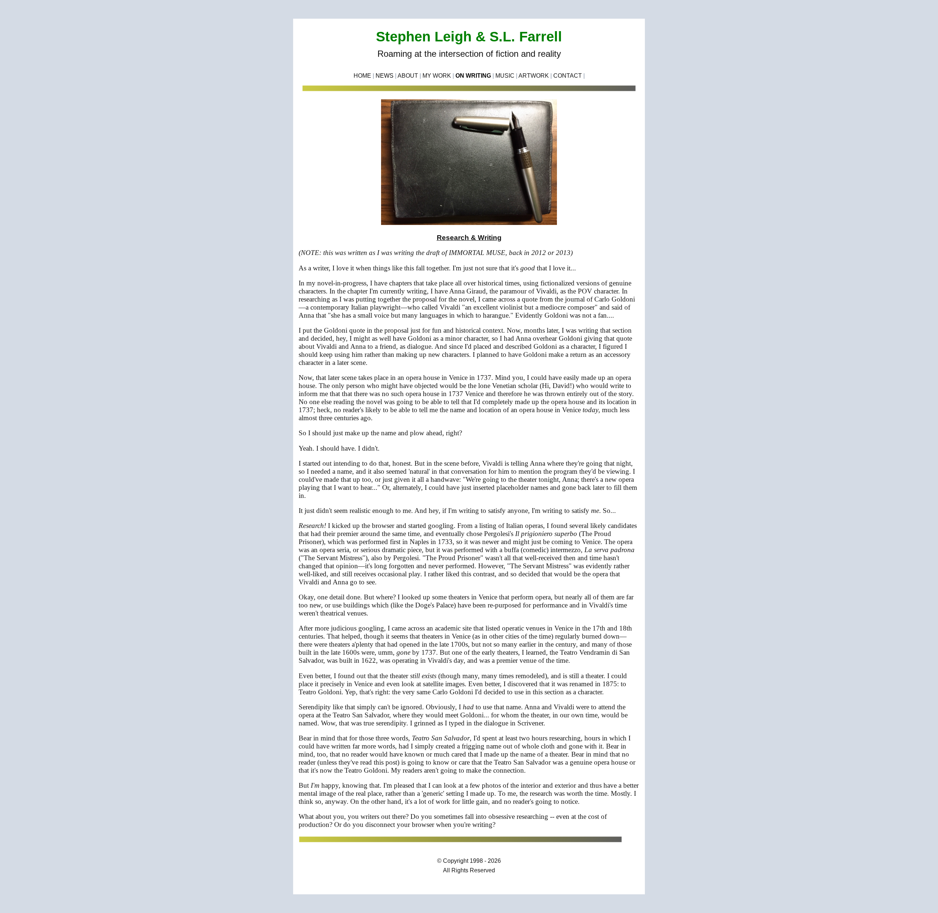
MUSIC (504, 76)
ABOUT (408, 76)
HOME (362, 76)
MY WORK (436, 76)
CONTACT (567, 76)
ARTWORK (533, 76)
